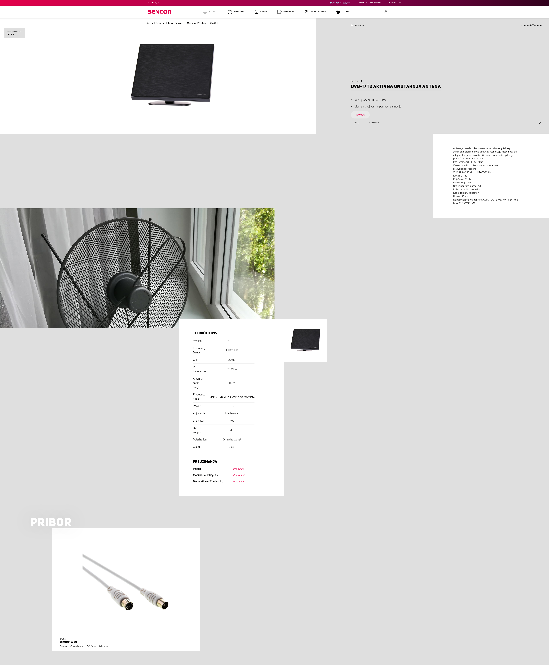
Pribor (358, 122)
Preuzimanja (378, 122)
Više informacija (125, 646)
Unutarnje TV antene (532, 25)
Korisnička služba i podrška (365, 3)
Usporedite (359, 26)
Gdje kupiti (156, 3)
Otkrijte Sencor (394, 3)
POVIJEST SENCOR (334, 3)
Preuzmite (236, 469)
